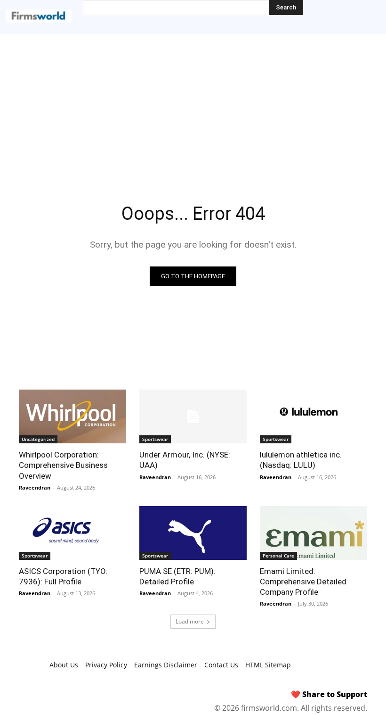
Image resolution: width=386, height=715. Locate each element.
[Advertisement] (193, 105)
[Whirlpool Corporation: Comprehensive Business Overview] (72, 416)
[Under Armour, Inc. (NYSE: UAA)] (193, 416)
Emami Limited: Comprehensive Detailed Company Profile (303, 581)
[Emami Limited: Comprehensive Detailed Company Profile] (313, 533)
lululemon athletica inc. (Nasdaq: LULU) (301, 460)
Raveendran (34, 487)
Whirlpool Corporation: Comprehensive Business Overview (63, 465)
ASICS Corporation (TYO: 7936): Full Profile (63, 576)
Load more (190, 621)
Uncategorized (38, 439)
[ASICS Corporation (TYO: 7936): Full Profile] (72, 533)
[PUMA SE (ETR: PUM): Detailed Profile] (193, 533)
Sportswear (155, 439)
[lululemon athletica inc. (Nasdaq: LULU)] (313, 416)
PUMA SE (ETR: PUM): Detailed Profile (177, 576)
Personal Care (278, 555)
